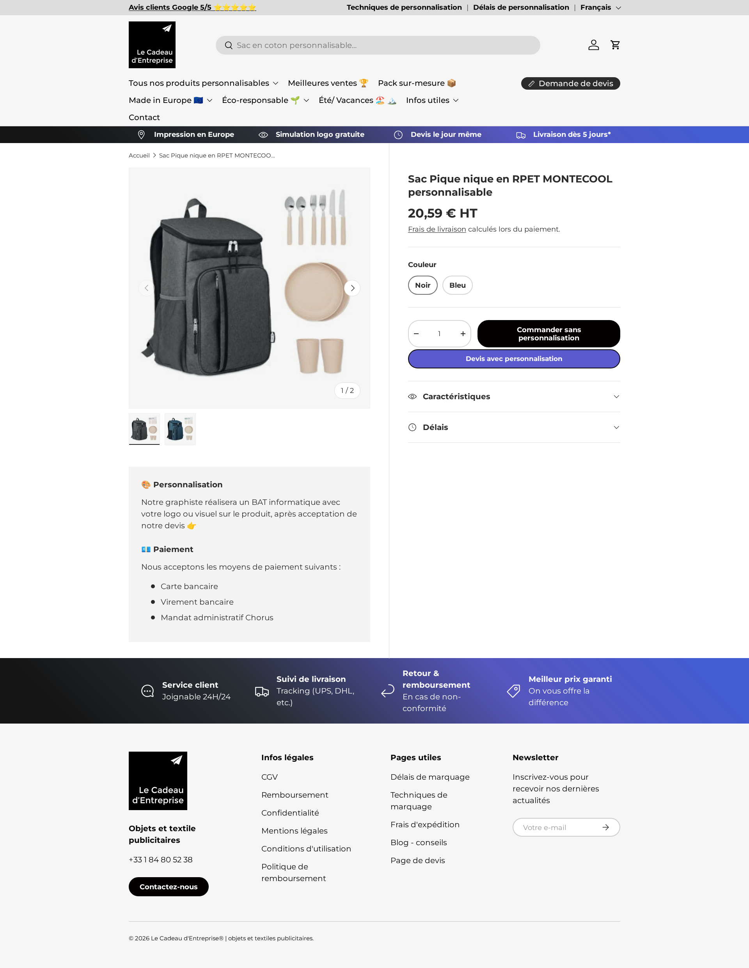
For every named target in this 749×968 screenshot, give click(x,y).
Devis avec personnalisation (514, 359)
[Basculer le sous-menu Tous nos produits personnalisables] (275, 83)
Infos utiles (427, 100)
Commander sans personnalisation (549, 334)
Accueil (139, 155)
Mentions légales (294, 830)
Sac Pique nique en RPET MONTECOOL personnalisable (217, 155)
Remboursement (294, 795)
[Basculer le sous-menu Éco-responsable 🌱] (306, 100)
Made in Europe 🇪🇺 (166, 100)
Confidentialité (290, 813)
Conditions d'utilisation (306, 848)
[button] (615, 44)
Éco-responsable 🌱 (261, 100)
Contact (144, 117)
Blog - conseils (418, 842)
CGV (269, 777)
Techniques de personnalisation (404, 7)
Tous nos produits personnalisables (199, 83)
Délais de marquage (430, 777)
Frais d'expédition (425, 824)
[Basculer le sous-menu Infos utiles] (455, 100)
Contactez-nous (169, 887)
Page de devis (417, 860)
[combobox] (378, 45)
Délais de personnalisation (521, 7)
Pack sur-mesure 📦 (417, 83)
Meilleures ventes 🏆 (328, 83)
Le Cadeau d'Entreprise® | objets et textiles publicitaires (231, 938)
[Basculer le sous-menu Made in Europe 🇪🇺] (209, 100)
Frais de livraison (437, 229)
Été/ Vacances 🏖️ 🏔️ (358, 100)
